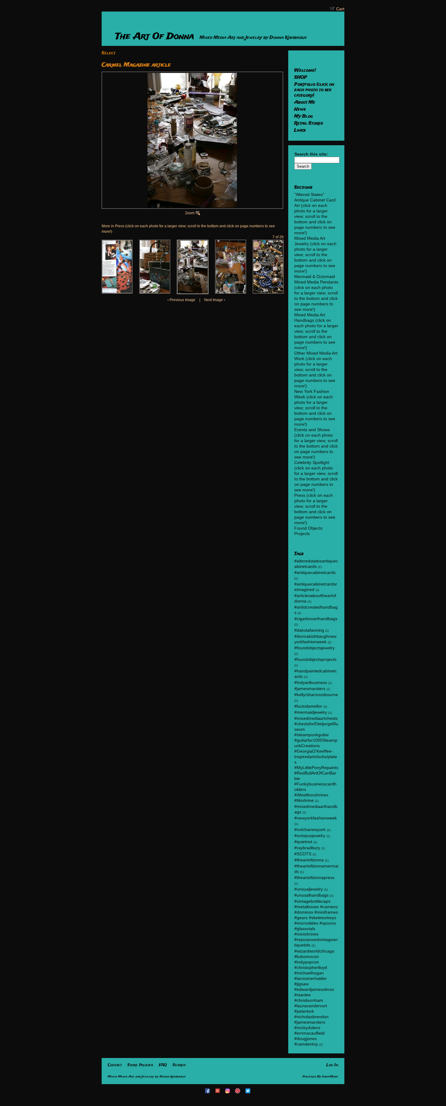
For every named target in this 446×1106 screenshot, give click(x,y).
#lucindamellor (308, 706)
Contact (115, 1065)
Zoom (189, 213)
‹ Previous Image (181, 300)
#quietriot (303, 841)
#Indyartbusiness (310, 682)
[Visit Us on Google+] (218, 1090)
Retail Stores (308, 123)
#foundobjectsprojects (315, 659)
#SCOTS (302, 853)
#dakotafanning (309, 630)
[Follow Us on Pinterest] (238, 1090)
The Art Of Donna (156, 36)
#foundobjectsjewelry (314, 647)
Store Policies (140, 1065)
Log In (332, 1065)
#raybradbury (307, 847)
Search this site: (311, 154)
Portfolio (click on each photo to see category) (314, 89)
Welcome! (305, 70)
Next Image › (214, 300)
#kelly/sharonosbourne (316, 694)
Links (300, 130)
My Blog (303, 116)
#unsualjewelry (308, 889)
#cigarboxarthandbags (315, 618)
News (300, 109)
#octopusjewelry (309, 835)
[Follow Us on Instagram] (228, 1090)
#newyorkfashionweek (315, 818)
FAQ (163, 1065)
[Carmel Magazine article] (117, 266)
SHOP (300, 77)
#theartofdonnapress (314, 877)
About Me (304, 102)
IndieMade (330, 1076)
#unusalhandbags (311, 895)
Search (179, 1065)
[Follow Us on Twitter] (248, 1090)
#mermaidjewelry (310, 712)
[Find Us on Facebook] (208, 1090)
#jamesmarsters (309, 688)
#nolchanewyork (310, 829)
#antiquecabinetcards (315, 572)
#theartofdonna (309, 859)
